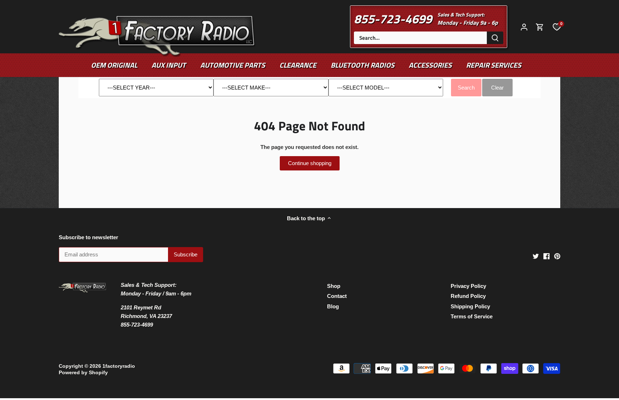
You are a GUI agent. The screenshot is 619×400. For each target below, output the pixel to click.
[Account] (524, 27)
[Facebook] (546, 255)
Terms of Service (472, 316)
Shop (333, 286)
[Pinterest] (557, 255)
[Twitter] (536, 255)
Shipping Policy (470, 306)
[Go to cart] (540, 27)
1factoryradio (118, 366)
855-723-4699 (393, 18)
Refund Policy (468, 296)
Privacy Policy (468, 286)
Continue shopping (309, 163)
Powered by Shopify (83, 372)
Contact (337, 296)
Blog (333, 306)
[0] (556, 26)
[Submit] (495, 38)
